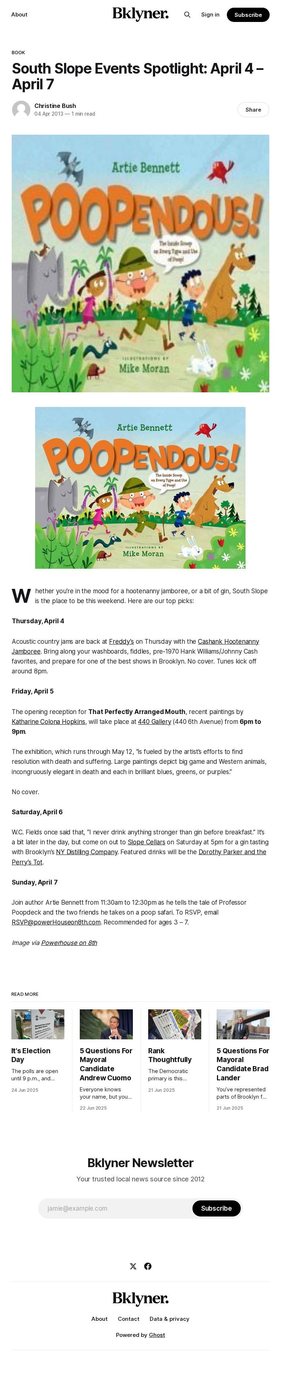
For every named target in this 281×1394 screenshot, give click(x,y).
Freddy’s (121, 641)
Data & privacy (170, 1318)
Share (253, 109)
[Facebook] (147, 1266)
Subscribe (248, 14)
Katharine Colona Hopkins (48, 721)
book (18, 52)
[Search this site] (187, 14)
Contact (128, 1318)
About (19, 14)
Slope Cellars (146, 842)
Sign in (210, 14)
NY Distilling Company (86, 852)
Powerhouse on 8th (69, 942)
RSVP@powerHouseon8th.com (56, 922)
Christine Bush (55, 105)
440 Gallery (154, 721)
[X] (133, 1266)
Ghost (157, 1334)
